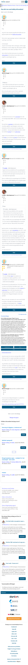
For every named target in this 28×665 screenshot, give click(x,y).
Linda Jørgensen (15, 429)
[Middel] (3, 23)
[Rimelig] (5, 22)
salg (16, 367)
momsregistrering (6, 352)
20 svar (23, 447)
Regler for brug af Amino (14, 648)
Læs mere (22, 536)
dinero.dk (14, 634)
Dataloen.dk (14, 641)
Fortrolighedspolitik (22, 314)
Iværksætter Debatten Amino (8, 5)
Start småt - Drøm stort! (12, 563)
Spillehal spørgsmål (7, 440)
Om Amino (14, 656)
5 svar (23, 467)
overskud (17, 116)
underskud (17, 131)
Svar (14, 63)
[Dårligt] (3, 22)
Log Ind (22, 1)
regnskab (10, 124)
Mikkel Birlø (6, 524)
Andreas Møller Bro (16, 462)
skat (5, 137)
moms (15, 137)
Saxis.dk (14, 629)
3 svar (23, 434)
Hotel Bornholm (12, 661)
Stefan (13, 442)
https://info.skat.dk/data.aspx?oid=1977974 (13, 404)
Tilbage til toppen (14, 417)
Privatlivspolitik (14, 653)
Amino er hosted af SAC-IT (14, 659)
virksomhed (5, 55)
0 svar (23, 479)
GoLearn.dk (14, 636)
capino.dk (14, 631)
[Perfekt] (3, 25)
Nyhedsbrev (14, 651)
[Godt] (5, 23)
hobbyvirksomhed (16, 34)
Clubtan (4, 472)
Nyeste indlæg (5, 429)
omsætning (15, 230)
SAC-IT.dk (14, 638)
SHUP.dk (14, 643)
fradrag (9, 131)
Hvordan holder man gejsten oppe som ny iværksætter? (16, 521)
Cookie (5, 168)
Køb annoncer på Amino (14, 646)
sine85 (13, 475)
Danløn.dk (14, 627)
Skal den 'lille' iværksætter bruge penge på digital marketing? (16, 542)
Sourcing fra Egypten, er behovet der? (12, 427)
